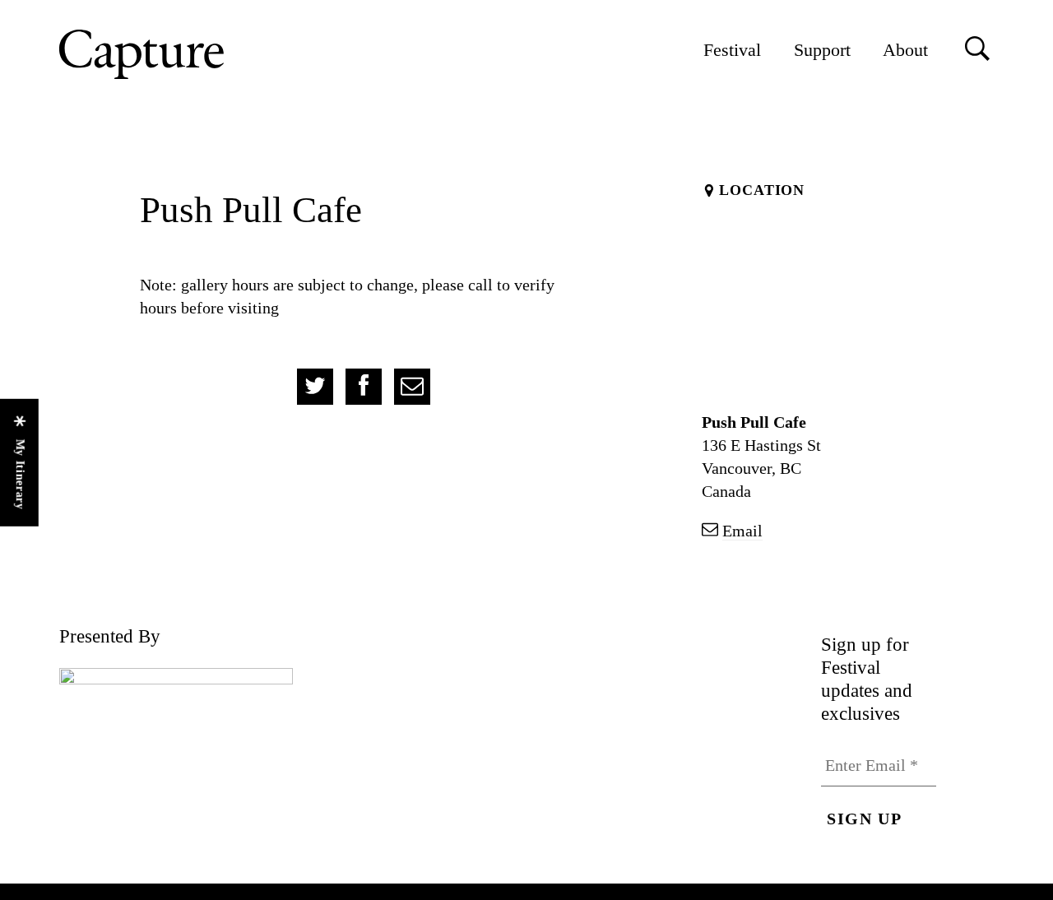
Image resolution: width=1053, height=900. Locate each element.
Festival (732, 49)
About (905, 49)
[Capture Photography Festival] (195, 54)
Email (742, 531)
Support (822, 49)
